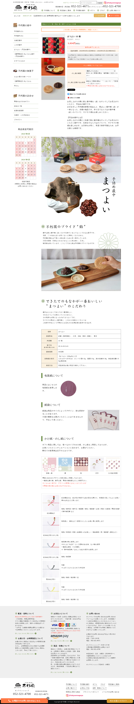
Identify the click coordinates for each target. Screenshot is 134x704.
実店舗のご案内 (65, 10)
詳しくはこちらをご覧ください (24, 633)
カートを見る (114, 15)
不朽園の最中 (80, 10)
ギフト (92, 10)
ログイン (66, 2)
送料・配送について (100, 688)
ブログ (102, 10)
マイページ (75, 2)
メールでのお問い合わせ (110, 692)
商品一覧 (57, 24)
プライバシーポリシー (91, 692)
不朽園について (49, 10)
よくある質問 (99, 15)
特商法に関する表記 (73, 692)
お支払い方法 (85, 688)
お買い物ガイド (115, 10)
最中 (63, 24)
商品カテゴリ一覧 (47, 24)
